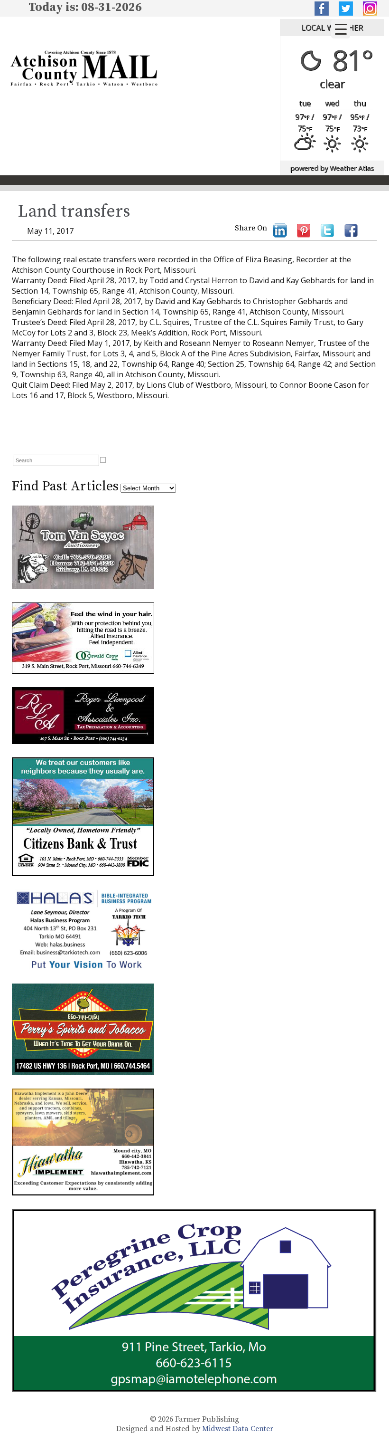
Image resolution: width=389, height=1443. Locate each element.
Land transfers (74, 211)
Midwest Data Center (237, 1428)
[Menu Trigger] (340, 28)
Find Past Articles (65, 486)
